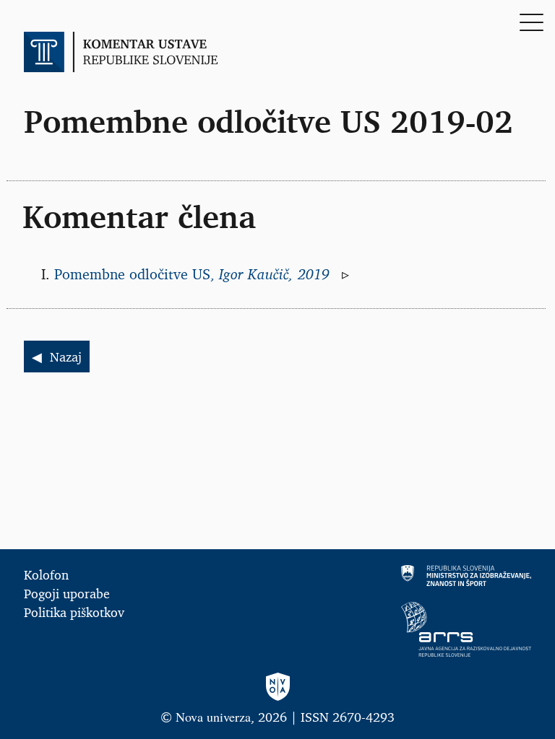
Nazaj (66, 356)
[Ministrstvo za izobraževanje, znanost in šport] (411, 575)
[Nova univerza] (277, 687)
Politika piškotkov (74, 612)
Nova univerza (213, 716)
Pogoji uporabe (67, 593)
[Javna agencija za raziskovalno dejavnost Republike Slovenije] (411, 629)
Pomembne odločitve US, (194, 274)
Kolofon (46, 574)
